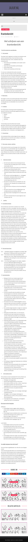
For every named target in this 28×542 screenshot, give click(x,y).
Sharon (16, 36)
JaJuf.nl (14, 7)
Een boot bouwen (14, 529)
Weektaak (14, 516)
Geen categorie (5, 29)
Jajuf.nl (12, 540)
